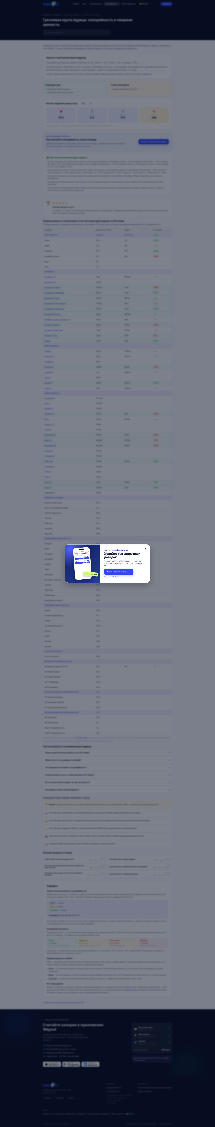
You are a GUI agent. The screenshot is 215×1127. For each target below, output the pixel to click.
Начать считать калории (118, 572)
